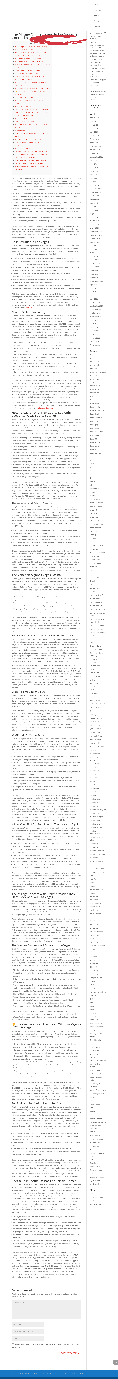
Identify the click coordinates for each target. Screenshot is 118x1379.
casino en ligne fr (96, 595)
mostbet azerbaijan (97, 806)
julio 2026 (93, 121)
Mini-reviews (95, 767)
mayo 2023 (94, 253)
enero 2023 (94, 267)
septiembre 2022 (96, 281)
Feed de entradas (96, 1197)
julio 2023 (93, 246)
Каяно (92, 1132)
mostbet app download (44, 408)
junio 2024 (94, 210)
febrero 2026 (95, 139)
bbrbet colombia (96, 545)
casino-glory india (97, 625)
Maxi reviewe (95, 754)
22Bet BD (93, 464)
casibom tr (94, 584)
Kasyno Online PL (96, 739)
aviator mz (94, 513)
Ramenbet (94, 970)
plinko (92, 949)
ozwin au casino (96, 903)
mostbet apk (95, 799)
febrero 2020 (95, 338)
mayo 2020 (94, 327)
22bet (92, 460)
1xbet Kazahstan (96, 432)
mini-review (94, 763)
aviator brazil (95, 499)
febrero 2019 (95, 345)
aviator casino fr (96, 506)
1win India (94, 376)
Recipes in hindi (96, 978)
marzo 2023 (94, 260)
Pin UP (92, 921)
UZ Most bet (94, 1050)
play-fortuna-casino (97, 946)
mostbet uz (94, 847)
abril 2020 (94, 331)
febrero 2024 (95, 224)
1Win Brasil (94, 365)
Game (92, 711)
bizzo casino (94, 567)
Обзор (92, 1159)
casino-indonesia (96, 629)
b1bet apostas (95, 528)
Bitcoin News (95, 560)
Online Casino (95, 886)
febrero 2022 (95, 302)
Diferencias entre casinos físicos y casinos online (96, 62)
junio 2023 (94, 249)
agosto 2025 (94, 160)
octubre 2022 (95, 277)
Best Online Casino (97, 552)
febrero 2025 (95, 182)
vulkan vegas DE (96, 1074)
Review (92, 981)
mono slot (94, 778)
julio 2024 (93, 206)
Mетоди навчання (97, 872)
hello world (94, 722)
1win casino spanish (98, 372)
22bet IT (93, 467)
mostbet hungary (96, 817)
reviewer (93, 988)
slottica (93, 1010)
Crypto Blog (94, 673)
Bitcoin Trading (96, 563)
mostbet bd (30, 308)
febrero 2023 (95, 263)
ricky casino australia (98, 992)
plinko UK (93, 956)
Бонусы (93, 1101)
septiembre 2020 (96, 317)
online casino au (96, 890)
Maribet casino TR (97, 746)
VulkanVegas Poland (97, 1093)
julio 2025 (93, 164)
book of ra (94, 574)
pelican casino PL (96, 914)
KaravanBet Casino (97, 736)
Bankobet (93, 538)
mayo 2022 (94, 295)
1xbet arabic (95, 403)
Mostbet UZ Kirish (97, 851)
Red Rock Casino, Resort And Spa (27, 97)
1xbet (92, 396)
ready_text (94, 974)
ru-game (93, 995)
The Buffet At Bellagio (23, 148)
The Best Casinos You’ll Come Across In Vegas (32, 88)
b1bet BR (93, 531)
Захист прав (95, 1104)
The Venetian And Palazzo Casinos (28, 58)
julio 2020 (93, 320)
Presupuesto (99, 21)
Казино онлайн (96, 1118)
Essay (92, 690)
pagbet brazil (95, 907)
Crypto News (95, 676)
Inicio (96, 5)
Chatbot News (95, 646)
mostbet (93, 795)
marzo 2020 (94, 334)
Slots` (92, 1006)
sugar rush (94, 1019)
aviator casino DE (96, 503)
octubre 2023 (95, 238)
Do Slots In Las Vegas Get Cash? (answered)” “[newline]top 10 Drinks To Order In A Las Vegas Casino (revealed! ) (32, 112)
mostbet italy (95, 820)
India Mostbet (95, 732)
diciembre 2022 (96, 270)
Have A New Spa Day (23, 106)
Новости (93, 1149)
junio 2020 (94, 324)
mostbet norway (96, 827)
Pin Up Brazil (95, 924)
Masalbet (93, 750)
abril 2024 (94, 217)
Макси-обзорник (96, 1139)
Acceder (93, 1194)
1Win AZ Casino (96, 361)
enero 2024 (94, 228)
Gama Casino (95, 707)
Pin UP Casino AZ (96, 931)
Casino (92, 591)
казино (93, 1115)
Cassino (93, 642)
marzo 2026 (94, 135)
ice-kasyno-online (96, 725)
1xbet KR (93, 439)
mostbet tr (94, 843)
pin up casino (95, 928)
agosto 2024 (94, 203)
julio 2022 (93, 288)
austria (92, 492)
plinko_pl (93, 960)
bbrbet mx (94, 549)
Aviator (92, 496)
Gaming (93, 714)
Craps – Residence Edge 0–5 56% (27, 70)
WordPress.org (95, 1204)
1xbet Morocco (95, 446)
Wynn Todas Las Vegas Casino (26, 73)
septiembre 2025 (96, 157)
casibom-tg (94, 588)
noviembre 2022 (96, 274)
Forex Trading (95, 700)
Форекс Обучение (97, 1177)
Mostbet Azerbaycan (98, 809)
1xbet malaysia (96, 442)
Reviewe (93, 985)
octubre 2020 (95, 313)
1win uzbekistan (96, 389)
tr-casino (93, 1030)
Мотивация (94, 1146)
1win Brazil (94, 369)
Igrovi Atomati (95, 729)
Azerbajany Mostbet (97, 524)
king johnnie (95, 743)
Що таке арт (95, 1181)
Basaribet (93, 542)
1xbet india (94, 428)
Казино (93, 1111)
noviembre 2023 (96, 235)
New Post (93, 879)
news (92, 882)
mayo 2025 (94, 171)
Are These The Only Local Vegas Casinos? (31, 160)
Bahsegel (93, 535)
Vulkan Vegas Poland (98, 1090)
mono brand (95, 774)
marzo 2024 (94, 221)
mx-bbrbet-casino (97, 868)
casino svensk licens (98, 609)
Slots (92, 1002)
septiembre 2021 (96, 306)
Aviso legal (45, 1373)
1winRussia (94, 393)
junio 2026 (94, 125)
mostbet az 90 (95, 802)
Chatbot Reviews (96, 649)
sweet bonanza (96, 1023)
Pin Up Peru (94, 935)
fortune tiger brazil (97, 704)
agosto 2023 (94, 242)
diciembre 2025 (96, 146)
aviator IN (93, 510)
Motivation (94, 858)
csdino (92, 680)
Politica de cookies (66, 1373)
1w (91, 358)
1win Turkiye (95, 386)
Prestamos (94, 963)
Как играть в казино (98, 1122)
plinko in (93, 953)
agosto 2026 (94, 118)
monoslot (93, 792)
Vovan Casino (95, 1070)
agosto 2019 (94, 341)
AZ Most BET (95, 520)
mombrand (94, 771)
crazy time (94, 669)
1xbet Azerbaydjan (97, 410)
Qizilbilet (93, 967)
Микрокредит (95, 1142)
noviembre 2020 (96, 309)
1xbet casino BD (96, 417)
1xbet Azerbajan (96, 407)
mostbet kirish (95, 824)
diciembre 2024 (96, 189)
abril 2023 (94, 256)
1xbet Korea (94, 435)
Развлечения (95, 1166)
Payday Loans (95, 910)
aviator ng (94, 517)
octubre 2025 (95, 153)
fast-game (94, 693)
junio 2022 (94, 292)
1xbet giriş (94, 425)
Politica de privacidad (24, 1373)
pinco (92, 939)
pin (91, 917)
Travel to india (95, 1040)
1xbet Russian (95, 453)
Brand (92, 581)
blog (91, 570)
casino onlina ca (96, 599)
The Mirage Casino (22, 118)
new (91, 875)
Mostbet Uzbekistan (97, 854)
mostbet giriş (95, 813)
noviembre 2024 (96, 192)
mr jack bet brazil (96, 865)
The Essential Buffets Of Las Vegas (28, 139)
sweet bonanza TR (97, 1026)
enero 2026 (94, 143)
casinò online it (96, 606)
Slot (91, 999)
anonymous (94, 488)
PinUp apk (94, 942)
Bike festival (94, 556)
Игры (92, 1108)
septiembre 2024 (96, 199)
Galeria (96, 15)
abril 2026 (94, 132)
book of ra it (94, 577)
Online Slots (94, 893)
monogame (94, 788)
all (91, 485)
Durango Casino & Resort (24, 121)
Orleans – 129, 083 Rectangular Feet (29, 163)
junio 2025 (94, 167)
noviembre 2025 (96, 150)
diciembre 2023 (96, 231)
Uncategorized (95, 1047)
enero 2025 (94, 185)
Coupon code (95, 666)
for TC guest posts (97, 697)
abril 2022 (94, 299)
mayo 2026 (94, 128)
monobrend (94, 785)
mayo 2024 (94, 213)
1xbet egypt (94, 421)
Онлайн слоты (95, 1163)
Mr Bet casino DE (96, 861)
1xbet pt (93, 449)
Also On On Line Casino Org (26, 49)
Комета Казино (96, 1135)
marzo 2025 (94, 178)
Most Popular (20, 130)
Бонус (92, 1097)
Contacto (97, 26)
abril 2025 (94, 175)
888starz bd (94, 481)
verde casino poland (98, 1060)
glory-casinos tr (96, 718)
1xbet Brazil (94, 414)
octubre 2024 (95, 196)
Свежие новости (96, 1170)
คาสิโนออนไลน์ (95, 1184)
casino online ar (96, 602)
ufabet (92, 1043)
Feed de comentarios (98, 1201)
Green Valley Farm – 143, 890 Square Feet (31, 151)
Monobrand (94, 781)
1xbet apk (93, 400)
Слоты (92, 1173)
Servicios (97, 10)
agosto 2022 (94, 285)
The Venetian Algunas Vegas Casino (29, 61)
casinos (93, 639)
